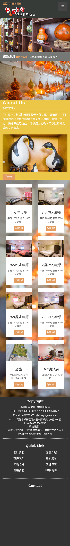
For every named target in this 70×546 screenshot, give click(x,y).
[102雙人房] (51, 352)
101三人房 (19, 213)
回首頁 (6, 3)
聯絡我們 (18, 470)
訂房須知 (18, 458)
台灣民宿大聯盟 (33, 430)
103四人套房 (51, 213)
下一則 (66, 35)
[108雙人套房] (19, 300)
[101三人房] (19, 196)
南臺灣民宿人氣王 (54, 430)
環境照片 (18, 464)
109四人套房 (51, 317)
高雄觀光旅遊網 (14, 430)
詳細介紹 (19, 228)
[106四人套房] (19, 248)
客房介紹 (51, 452)
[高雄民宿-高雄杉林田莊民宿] (20, 11)
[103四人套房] (51, 196)
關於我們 (18, 452)
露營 (18, 369)
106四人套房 (18, 265)
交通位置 (51, 464)
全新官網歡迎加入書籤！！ (45, 56)
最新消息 (16, 3)
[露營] (19, 352)
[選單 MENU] (62, 6)
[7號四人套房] (51, 248)
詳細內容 (9, 176)
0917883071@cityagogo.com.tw (39, 415)
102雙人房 (51, 369)
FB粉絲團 (51, 470)
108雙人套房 (18, 317)
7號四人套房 (51, 265)
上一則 (4, 35)
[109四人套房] (51, 300)
